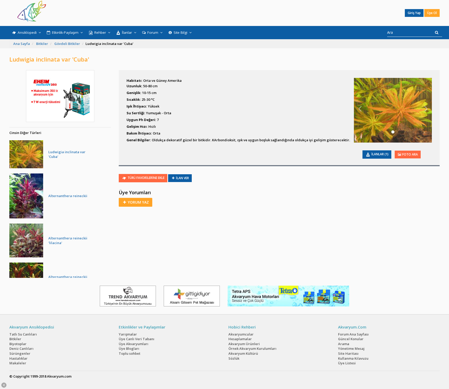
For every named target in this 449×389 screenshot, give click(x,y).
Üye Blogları (129, 348)
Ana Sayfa (21, 43)
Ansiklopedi (27, 32)
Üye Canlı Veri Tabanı (136, 339)
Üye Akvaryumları (133, 343)
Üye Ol (432, 13)
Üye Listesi (347, 363)
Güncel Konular (351, 339)
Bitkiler (42, 43)
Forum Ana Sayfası (353, 334)
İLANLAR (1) (379, 154)
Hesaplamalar (240, 339)
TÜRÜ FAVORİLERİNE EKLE (145, 178)
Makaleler (17, 363)
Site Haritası (348, 353)
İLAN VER (182, 178)
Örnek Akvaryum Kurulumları (252, 348)
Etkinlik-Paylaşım (65, 32)
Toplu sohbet (129, 353)
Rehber (100, 32)
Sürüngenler (19, 353)
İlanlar (127, 32)
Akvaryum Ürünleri (244, 343)
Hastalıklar (18, 358)
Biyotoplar (18, 343)
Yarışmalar (128, 334)
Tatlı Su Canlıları (23, 334)
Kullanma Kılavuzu (353, 358)
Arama (343, 343)
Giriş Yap (414, 13)
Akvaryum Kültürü (243, 353)
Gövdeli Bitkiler (67, 43)
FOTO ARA (409, 154)
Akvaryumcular (241, 334)
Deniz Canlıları (21, 348)
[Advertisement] (220, 13)
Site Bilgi (180, 32)
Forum (152, 32)
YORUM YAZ (138, 202)
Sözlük (233, 358)
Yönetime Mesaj (351, 348)
